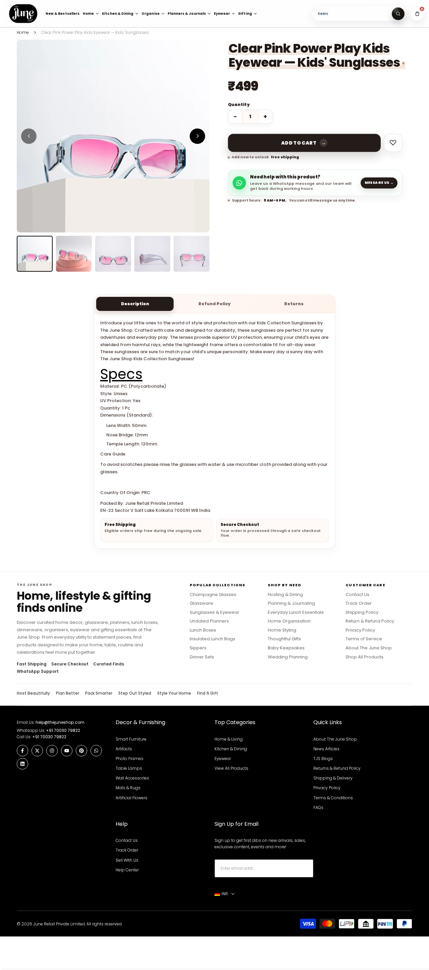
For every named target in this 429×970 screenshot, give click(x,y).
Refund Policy (214, 304)
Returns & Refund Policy (337, 768)
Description (135, 304)
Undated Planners (209, 621)
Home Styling (282, 630)
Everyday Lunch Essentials (296, 612)
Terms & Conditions (333, 798)
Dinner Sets (202, 657)
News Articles (326, 749)
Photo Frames (129, 758)
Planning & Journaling (291, 603)
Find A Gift (207, 693)
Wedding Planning (288, 657)
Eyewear (222, 758)
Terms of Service (364, 639)
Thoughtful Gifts (284, 639)
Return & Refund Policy (370, 621)
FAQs (318, 807)
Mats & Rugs (128, 788)
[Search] (398, 13)
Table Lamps (129, 768)
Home (23, 32)
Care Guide (112, 454)
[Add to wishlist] (393, 143)
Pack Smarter (98, 693)
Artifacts (124, 749)
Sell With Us (127, 860)
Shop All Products (364, 657)
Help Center (127, 870)
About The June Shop (369, 648)
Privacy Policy (360, 630)
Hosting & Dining (285, 595)
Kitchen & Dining (230, 749)
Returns (294, 304)
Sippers (198, 648)
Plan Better (67, 693)
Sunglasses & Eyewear (214, 612)
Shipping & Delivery (333, 778)
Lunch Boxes (203, 630)
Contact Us (357, 595)
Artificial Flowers (131, 798)
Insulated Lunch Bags (212, 639)
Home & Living (228, 739)
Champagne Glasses (213, 595)
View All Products (231, 768)
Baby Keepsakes (286, 648)
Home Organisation (289, 621)
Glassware (201, 603)
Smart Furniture (131, 739)
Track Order (359, 603)
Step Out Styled (134, 693)
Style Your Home (174, 693)
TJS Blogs (323, 758)
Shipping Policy (362, 612)
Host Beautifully (33, 693)
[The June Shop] (23, 13)
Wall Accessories (132, 778)
